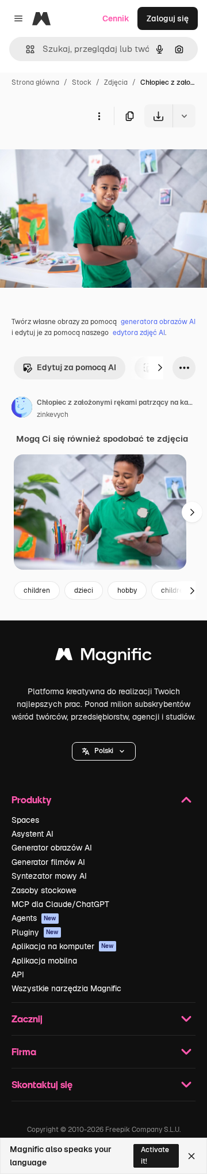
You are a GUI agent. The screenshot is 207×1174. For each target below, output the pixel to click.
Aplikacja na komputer (63, 946)
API (18, 974)
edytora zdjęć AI (139, 332)
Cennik (115, 18)
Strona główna (35, 82)
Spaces (25, 820)
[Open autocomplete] (25, 49)
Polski (103, 750)
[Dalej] (160, 367)
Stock (81, 82)
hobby (127, 590)
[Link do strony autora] (22, 409)
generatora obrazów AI (158, 321)
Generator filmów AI (48, 862)
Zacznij (27, 1019)
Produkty (31, 799)
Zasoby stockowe (44, 890)
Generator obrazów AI (52, 847)
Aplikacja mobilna (44, 960)
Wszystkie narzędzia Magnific (66, 988)
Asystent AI (32, 834)
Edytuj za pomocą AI (76, 367)
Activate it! (155, 1155)
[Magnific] (103, 657)
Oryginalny (79, 154)
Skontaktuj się (42, 1084)
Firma (24, 1051)
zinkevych (52, 414)
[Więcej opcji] (98, 115)
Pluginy (35, 932)
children (37, 590)
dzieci (83, 590)
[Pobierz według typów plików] (183, 115)
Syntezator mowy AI (49, 876)
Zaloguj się (168, 18)
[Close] (191, 1156)
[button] (104, 751)
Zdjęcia (116, 82)
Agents (34, 918)
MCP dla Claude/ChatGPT (60, 904)
